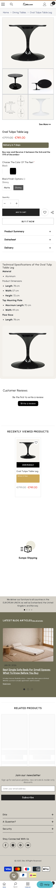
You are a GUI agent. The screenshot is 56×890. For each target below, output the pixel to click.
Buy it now (28, 221)
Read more (7, 684)
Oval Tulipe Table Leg (41, 12)
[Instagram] (13, 845)
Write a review (28, 403)
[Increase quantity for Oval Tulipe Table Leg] (16, 203)
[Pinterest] (20, 845)
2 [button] (28, 689)
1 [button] (24, 689)
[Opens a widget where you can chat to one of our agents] (45, 885)
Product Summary (14, 231)
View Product (28, 465)
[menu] (3, 4)
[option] (28, 469)
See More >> (45, 124)
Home (6, 12)
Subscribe (28, 797)
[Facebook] (5, 845)
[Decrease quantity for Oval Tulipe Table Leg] (4, 203)
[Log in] (44, 4)
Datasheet (10, 239)
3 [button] (32, 689)
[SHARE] (51, 212)
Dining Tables (19, 12)
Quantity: (6, 197)
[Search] (11, 4)
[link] (14, 757)
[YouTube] (28, 845)
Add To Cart (21, 212)
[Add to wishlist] (45, 212)
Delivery (8, 247)
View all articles (37, 621)
